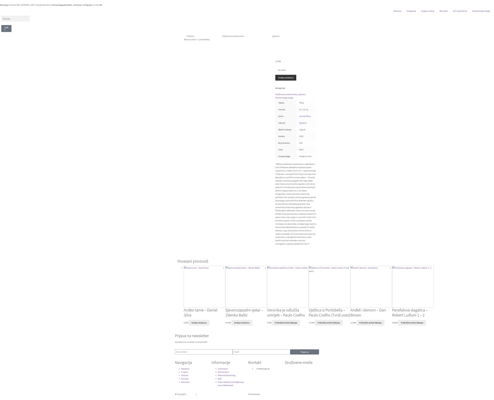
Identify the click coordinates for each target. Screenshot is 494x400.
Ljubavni (275, 36)
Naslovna (397, 11)
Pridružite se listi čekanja (286, 322)
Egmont (303, 123)
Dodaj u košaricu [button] (199, 322)
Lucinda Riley (305, 116)
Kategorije (411, 11)
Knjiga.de (192, 394)
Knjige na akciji (427, 11)
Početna (190, 36)
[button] (247, 15)
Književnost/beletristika (233, 36)
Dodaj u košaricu (285, 77)
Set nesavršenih (460, 11)
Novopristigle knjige (481, 11)
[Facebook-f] (288, 370)
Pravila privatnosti (205, 394)
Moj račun (443, 11)
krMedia (263, 394)
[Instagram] (295, 370)
